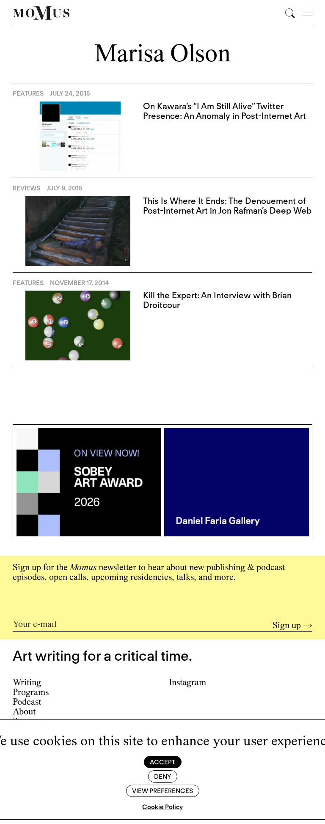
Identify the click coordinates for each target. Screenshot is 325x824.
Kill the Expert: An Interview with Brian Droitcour (217, 300)
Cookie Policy (162, 807)
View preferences (162, 791)
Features (28, 93)
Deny (162, 776)
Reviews (26, 188)
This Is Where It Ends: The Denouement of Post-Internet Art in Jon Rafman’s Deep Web (227, 206)
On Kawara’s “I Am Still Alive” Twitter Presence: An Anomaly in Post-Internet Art (224, 111)
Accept (162, 762)
